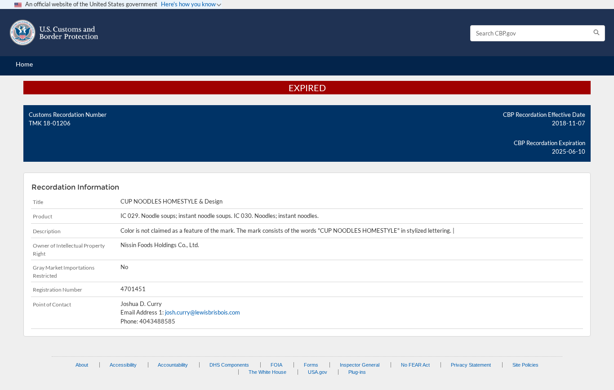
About (82, 365)
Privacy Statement (471, 365)
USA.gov (317, 372)
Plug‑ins (357, 372)
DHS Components (229, 365)
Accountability (173, 365)
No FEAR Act (415, 365)
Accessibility (123, 365)
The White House (267, 372)
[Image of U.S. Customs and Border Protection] (54, 32)
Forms (311, 365)
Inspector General (359, 365)
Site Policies (525, 365)
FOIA (276, 365)
